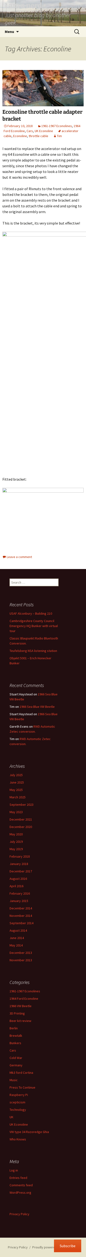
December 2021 (21, 819)
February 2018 (20, 856)
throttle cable (38, 136)
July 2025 (16, 775)
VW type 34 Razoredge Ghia (29, 1132)
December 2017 (21, 871)
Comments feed (21, 1185)
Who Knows (18, 1139)
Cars (30, 131)
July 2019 (16, 841)
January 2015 (19, 901)
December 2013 (21, 953)
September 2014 (21, 923)
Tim (59, 136)
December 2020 (21, 827)
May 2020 (16, 834)
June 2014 (17, 938)
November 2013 (21, 960)
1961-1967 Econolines (56, 126)
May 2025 (16, 790)
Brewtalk (16, 1035)
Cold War (16, 1058)
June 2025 (17, 782)
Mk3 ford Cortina (21, 1072)
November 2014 (21, 915)
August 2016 (18, 878)
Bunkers (15, 1043)
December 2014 (21, 908)
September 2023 (21, 804)
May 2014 (16, 945)
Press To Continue (22, 1087)
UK (11, 1117)
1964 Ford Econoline (24, 998)
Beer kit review (20, 1021)
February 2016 (20, 893)
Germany (16, 1065)
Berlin (14, 1028)
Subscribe (67, 1245)
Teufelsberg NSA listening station (33, 651)
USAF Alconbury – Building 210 (31, 613)
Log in (14, 1170)
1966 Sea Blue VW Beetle (37, 706)
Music (14, 1080)
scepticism (17, 1102)
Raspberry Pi (19, 1095)
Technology (18, 1109)
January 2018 (19, 864)
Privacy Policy (19, 1214)
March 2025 (18, 797)
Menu (9, 31)
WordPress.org (20, 1192)
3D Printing (17, 1013)
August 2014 (18, 930)
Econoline (20, 136)
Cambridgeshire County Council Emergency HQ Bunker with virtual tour (34, 626)
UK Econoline (44, 131)
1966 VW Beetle (21, 1006)
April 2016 (16, 886)
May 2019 (16, 849)
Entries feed (18, 1178)
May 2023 (16, 812)
